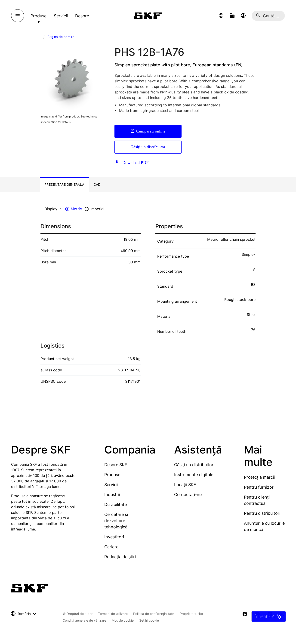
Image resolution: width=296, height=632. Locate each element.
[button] (221, 16)
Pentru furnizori (259, 487)
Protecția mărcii (259, 477)
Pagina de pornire (60, 37)
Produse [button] (38, 15)
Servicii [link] (61, 15)
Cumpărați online (150, 131)
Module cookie (123, 620)
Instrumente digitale (193, 474)
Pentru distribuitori (262, 513)
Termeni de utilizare (113, 614)
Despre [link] (82, 15)
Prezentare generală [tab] (64, 184)
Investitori (114, 536)
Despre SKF (115, 464)
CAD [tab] (97, 184)
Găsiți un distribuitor (147, 147)
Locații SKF (185, 484)
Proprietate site (191, 614)
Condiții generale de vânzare (84, 620)
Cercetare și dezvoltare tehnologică (116, 520)
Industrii (112, 494)
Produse (112, 474)
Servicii (111, 484)
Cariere (111, 546)
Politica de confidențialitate (153, 614)
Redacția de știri (120, 556)
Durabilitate (115, 504)
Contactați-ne (188, 494)
